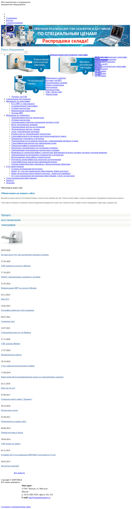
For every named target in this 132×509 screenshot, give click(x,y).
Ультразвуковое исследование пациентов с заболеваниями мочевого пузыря (44, 141)
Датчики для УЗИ (19, 97)
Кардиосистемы (53, 90)
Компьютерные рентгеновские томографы (69, 55)
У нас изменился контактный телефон (18, 366)
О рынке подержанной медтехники (27, 169)
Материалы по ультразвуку (18, 115)
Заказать (10, 32)
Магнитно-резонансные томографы (110, 66)
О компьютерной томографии (24, 106)
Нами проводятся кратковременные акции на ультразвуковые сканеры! (32, 377)
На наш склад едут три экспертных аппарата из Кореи (25, 255)
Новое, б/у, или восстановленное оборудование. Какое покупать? (40, 171)
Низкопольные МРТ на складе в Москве (18, 288)
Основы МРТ (17, 113)
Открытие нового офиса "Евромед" (16, 399)
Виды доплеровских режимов (24, 124)
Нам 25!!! (5, 299)
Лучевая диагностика (20, 108)
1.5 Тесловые (100, 73)
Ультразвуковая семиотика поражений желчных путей (35, 122)
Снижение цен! (8, 321)
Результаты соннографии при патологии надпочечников (36, 159)
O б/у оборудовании (15, 166)
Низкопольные (101, 69)
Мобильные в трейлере (105, 62)
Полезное (10, 183)
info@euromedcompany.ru (39, 497)
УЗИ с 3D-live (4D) (54, 92)
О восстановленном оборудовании (21, 178)
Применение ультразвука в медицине (27, 138)
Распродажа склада (9, 410)
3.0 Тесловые (100, 76)
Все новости (19, 473)
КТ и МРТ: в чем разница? (23, 104)
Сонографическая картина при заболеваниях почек (33, 143)
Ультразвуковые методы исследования (28, 127)
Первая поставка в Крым (12, 432)
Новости (10, 180)
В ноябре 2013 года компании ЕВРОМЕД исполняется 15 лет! (28, 455)
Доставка (10, 27)
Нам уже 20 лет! (8, 388)
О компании (11, 18)
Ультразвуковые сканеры (56, 83)
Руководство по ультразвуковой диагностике (31, 134)
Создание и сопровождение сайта (16, 507)
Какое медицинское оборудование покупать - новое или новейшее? (41, 173)
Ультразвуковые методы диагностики (27, 117)
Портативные (51, 87)
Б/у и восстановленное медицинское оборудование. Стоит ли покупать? (43, 176)
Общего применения (55, 85)
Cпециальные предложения (18, 99)
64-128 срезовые (102, 59)
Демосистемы (52, 94)
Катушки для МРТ (54, 80)
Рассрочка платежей (10, 466)
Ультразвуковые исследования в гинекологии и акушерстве (37, 155)
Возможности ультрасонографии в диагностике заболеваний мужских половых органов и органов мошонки (59, 152)
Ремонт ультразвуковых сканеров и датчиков (20, 277)
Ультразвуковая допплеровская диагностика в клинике (35, 150)
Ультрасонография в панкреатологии (27, 145)
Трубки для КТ (101, 64)
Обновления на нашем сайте (13, 421)
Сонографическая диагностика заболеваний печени (34, 162)
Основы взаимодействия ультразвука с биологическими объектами (40, 164)
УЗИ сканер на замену (11, 444)
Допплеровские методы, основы (25, 129)
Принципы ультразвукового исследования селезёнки (34, 148)
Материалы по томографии (18, 101)
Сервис (9, 30)
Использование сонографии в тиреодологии (30, 157)
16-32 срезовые (101, 57)
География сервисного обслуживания (17, 310)
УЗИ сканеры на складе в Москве (16, 266)
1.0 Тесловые (100, 71)
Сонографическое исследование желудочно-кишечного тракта (38, 136)
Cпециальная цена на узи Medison (16, 332)
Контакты (10, 34)
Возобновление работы (11, 355)
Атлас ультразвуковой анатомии (25, 131)
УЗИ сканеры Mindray (10, 343)
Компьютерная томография (23, 111)
